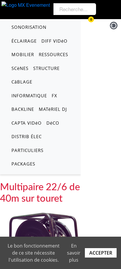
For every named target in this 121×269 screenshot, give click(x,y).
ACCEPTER (100, 253)
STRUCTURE (46, 68)
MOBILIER (22, 54)
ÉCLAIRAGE (24, 41)
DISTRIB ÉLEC (26, 136)
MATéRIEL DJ (53, 109)
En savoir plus (73, 253)
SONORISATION (28, 27)
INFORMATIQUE (29, 95)
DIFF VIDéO (54, 41)
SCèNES (19, 68)
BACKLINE (22, 109)
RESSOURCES (53, 54)
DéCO (52, 123)
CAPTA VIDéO (26, 123)
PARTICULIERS (27, 150)
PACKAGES (23, 164)
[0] (87, 24)
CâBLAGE (21, 82)
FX (54, 95)
